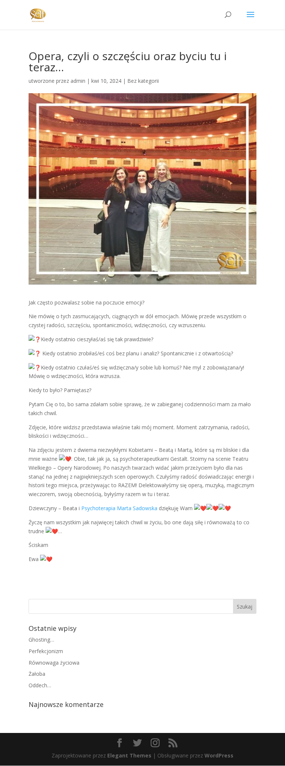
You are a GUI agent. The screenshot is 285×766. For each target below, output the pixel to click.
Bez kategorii (143, 80)
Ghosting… (41, 639)
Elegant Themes (129, 755)
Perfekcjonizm (46, 651)
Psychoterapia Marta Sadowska (119, 508)
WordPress (218, 755)
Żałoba (37, 673)
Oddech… (40, 685)
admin (78, 80)
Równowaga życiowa (54, 662)
